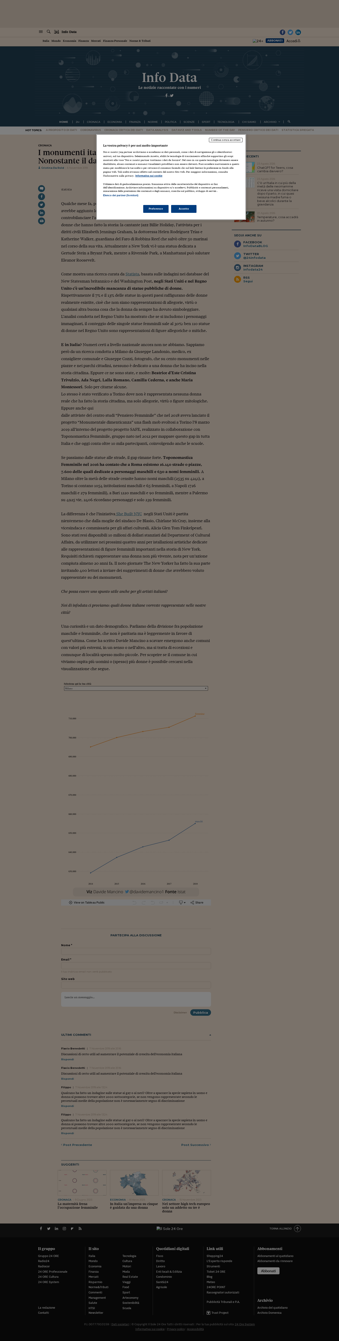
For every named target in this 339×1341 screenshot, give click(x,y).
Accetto (184, 208)
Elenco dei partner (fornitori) (120, 195)
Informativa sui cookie (148, 175)
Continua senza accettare (226, 140)
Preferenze (156, 208)
